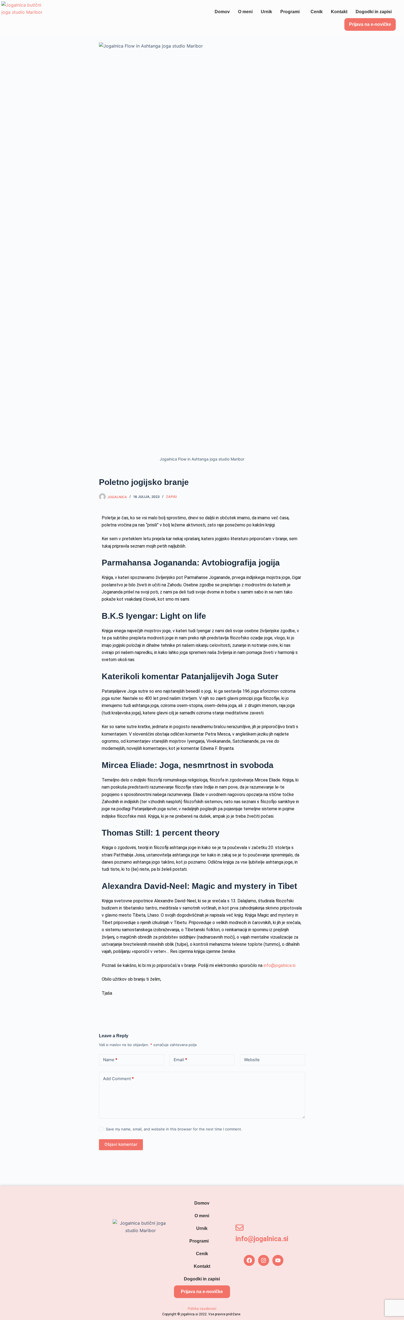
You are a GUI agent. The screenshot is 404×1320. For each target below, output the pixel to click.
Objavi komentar (120, 1144)
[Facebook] (249, 1260)
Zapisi (171, 497)
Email (180, 1059)
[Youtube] (277, 1260)
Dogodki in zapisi (374, 11)
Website (252, 1059)
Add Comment (118, 1078)
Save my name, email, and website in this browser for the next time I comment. (174, 1129)
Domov (222, 11)
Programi (290, 11)
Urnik (266, 11)
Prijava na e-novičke (370, 24)
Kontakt (339, 11)
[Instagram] (263, 1260)
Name (110, 1059)
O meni (245, 11)
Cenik (317, 11)
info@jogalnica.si (279, 965)
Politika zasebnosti (202, 1309)
